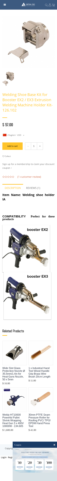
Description (13, 188)
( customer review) (29, 177)
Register (12, 457)
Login (3, 457)
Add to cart (12, 146)
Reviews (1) (33, 188)
